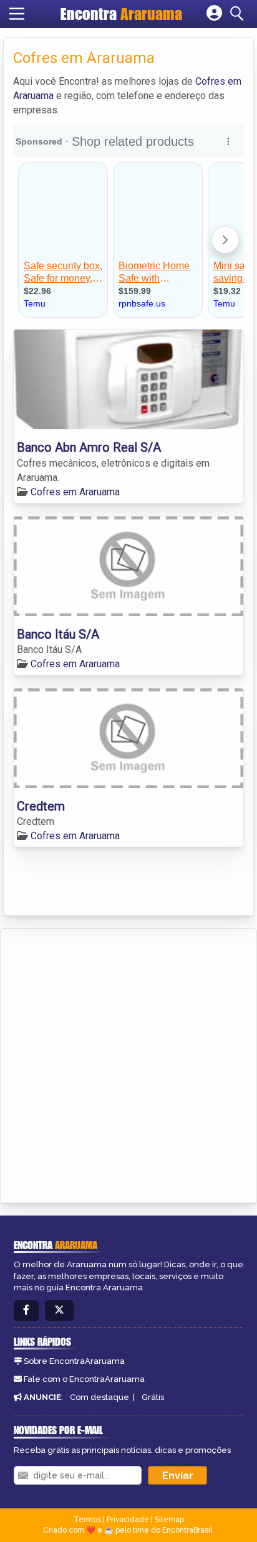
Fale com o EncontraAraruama (84, 1379)
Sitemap (169, 1519)
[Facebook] (26, 1310)
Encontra (121, 13)
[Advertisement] (128, 1063)
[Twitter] (59, 1310)
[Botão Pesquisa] (239, 13)
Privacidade (128, 1519)
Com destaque (99, 1397)
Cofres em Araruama (75, 492)
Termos (87, 1519)
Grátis (153, 1397)
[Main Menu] (16, 13)
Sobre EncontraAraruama (74, 1361)
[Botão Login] (214, 13)
